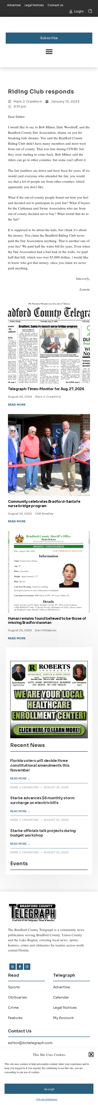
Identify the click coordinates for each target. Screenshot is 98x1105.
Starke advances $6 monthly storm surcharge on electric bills (42, 800)
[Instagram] (27, 966)
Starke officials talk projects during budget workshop (43, 833)
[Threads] (12, 966)
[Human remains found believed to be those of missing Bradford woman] (49, 572)
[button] (91, 1054)
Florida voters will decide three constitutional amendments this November (39, 765)
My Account (63, 1018)
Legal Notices (65, 1007)
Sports (14, 987)
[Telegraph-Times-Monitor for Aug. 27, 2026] (49, 342)
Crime (13, 1007)
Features (15, 1018)
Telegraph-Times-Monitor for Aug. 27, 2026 (46, 389)
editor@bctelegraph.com (30, 1043)
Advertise (61, 987)
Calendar (61, 997)
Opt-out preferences (46, 1099)
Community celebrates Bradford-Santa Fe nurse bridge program (44, 503)
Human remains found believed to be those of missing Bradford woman (47, 620)
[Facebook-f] (20, 966)
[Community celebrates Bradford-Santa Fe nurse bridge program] (49, 455)
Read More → (20, 778)
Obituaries (17, 997)
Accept (49, 1089)
